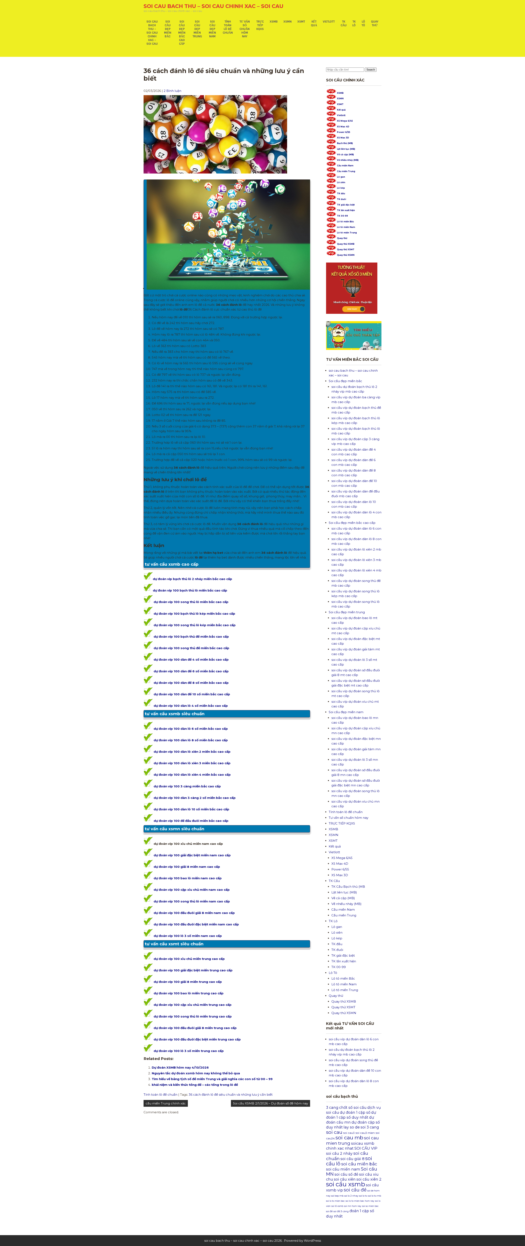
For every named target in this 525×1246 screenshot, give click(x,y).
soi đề (329, 1211)
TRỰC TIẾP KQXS (260, 25)
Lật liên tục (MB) (346, 149)
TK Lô (354, 23)
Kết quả (314, 23)
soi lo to (363, 1195)
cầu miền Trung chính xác (166, 1103)
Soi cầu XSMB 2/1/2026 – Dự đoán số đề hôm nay (270, 1103)
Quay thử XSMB (345, 244)
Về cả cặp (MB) (345, 154)
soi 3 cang (370, 1127)
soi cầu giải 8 (352, 1159)
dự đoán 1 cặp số (355, 1112)
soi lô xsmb (337, 1206)
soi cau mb (349, 1137)
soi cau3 (349, 1132)
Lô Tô (363, 23)
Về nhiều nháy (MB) (347, 160)
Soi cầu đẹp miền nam (212, 29)
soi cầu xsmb (345, 1184)
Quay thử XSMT (345, 249)
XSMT (301, 21)
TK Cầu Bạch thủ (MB (348, 887)
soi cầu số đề (346, 1174)
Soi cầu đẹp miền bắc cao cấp (181, 33)
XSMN (287, 21)
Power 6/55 (343, 132)
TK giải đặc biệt (346, 204)
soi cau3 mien (365, 1132)
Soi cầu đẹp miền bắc (167, 29)
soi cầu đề (355, 1190)
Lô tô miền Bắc (345, 221)
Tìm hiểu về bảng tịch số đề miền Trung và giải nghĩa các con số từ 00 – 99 (212, 1079)
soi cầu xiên (345, 1179)
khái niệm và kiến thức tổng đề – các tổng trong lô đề (195, 1085)
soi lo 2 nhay (351, 1195)
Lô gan (341, 177)
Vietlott (329, 21)
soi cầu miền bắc (359, 1163)
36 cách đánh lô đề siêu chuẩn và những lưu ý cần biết (231, 1094)
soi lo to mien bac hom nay (360, 1201)
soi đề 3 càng (341, 1211)
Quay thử (374, 23)
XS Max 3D (343, 137)
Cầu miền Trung (346, 171)
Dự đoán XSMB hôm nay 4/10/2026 (180, 1067)
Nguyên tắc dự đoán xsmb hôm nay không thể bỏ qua (196, 1073)
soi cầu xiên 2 (368, 1179)
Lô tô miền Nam (346, 227)
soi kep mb (337, 1195)
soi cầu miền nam (343, 1169)
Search (370, 69)
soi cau (334, 1132)
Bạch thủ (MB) (345, 143)
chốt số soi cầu (352, 1107)
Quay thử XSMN (345, 255)
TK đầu (341, 193)
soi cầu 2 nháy (339, 1153)
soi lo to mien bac (335, 1201)
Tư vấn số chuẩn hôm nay (245, 29)
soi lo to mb (374, 1195)
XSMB (274, 21)
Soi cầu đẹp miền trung (197, 29)
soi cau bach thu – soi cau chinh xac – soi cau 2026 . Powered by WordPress (262, 1241)
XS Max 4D (343, 126)
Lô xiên (341, 182)
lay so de (352, 1127)
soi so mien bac (370, 1206)
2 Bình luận (172, 91)
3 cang (332, 1107)
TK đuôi (341, 199)
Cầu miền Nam (345, 165)
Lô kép (341, 188)
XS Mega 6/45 (345, 121)
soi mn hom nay (352, 1206)
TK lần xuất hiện (346, 210)
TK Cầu (344, 23)
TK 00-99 (342, 216)
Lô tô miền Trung (347, 232)
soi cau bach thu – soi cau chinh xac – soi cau (213, 6)
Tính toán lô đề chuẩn (228, 27)
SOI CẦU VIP (365, 1148)
